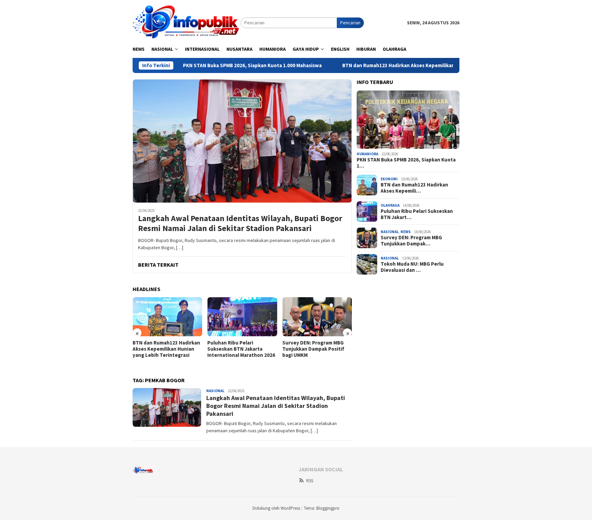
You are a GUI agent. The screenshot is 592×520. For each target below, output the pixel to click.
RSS (309, 481)
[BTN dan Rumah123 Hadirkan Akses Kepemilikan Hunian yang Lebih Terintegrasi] (167, 316)
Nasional (215, 390)
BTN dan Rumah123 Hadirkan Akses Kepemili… (414, 188)
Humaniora (367, 154)
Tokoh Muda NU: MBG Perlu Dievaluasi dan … (412, 267)
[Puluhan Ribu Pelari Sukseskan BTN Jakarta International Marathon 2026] (242, 316)
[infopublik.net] (187, 22)
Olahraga (390, 205)
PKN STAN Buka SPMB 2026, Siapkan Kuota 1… (406, 163)
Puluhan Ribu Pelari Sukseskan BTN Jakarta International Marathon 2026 (241, 349)
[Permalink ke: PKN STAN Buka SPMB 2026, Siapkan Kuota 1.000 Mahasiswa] (408, 119)
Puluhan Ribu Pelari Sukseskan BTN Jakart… (417, 214)
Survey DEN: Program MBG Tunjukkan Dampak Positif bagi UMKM (313, 349)
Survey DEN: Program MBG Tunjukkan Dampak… (411, 240)
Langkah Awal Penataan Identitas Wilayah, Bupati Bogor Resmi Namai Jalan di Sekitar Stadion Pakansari (240, 223)
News (405, 231)
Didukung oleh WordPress (276, 508)
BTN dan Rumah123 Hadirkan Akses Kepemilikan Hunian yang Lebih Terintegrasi (413, 65)
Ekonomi (389, 179)
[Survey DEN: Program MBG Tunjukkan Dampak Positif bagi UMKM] (317, 316)
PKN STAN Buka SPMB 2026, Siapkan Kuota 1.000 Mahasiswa (228, 65)
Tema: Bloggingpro (322, 508)
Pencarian (350, 23)
